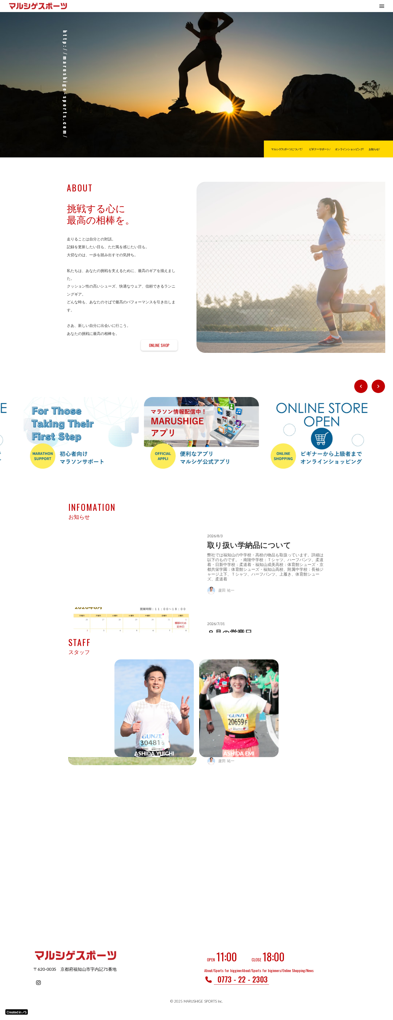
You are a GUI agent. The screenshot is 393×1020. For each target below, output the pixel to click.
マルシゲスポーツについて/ (345, 149)
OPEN (211, 959)
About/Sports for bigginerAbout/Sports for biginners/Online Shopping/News (259, 970)
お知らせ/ (39, 149)
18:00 (273, 957)
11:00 (226, 957)
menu (382, 6)
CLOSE (256, 959)
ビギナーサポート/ (377, 149)
